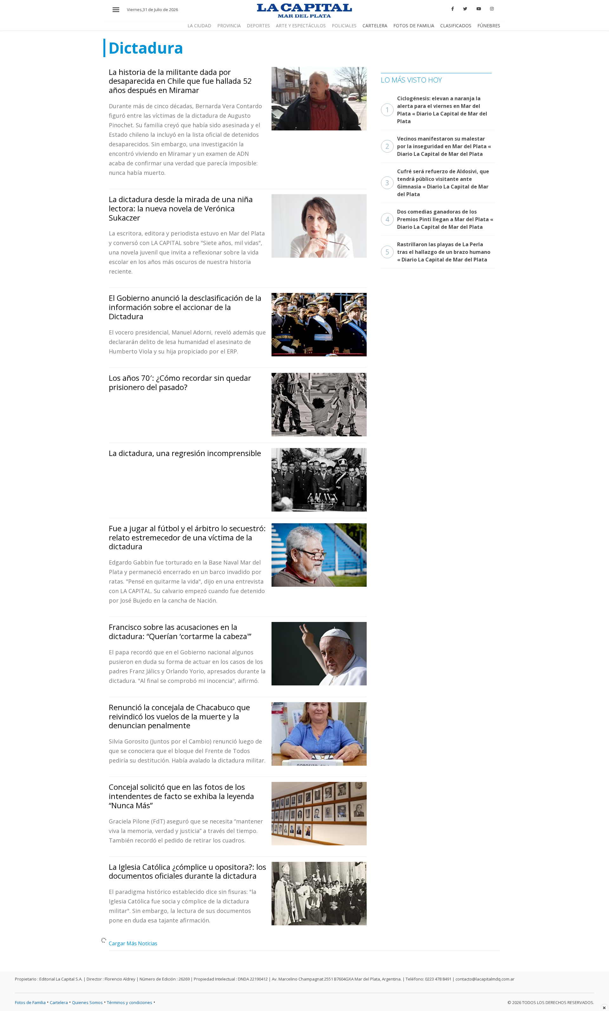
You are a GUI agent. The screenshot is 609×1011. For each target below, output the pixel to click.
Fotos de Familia (413, 26)
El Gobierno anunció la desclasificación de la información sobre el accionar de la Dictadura (185, 307)
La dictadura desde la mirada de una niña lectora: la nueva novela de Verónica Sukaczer (181, 208)
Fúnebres (488, 26)
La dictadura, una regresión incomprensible (185, 453)
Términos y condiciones (129, 1002)
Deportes (258, 26)
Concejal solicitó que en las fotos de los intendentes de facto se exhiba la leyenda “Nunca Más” (181, 796)
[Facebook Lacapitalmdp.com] (453, 9)
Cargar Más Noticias (133, 943)
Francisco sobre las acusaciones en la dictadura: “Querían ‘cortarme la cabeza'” (180, 631)
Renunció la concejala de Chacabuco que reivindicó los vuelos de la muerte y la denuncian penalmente (179, 716)
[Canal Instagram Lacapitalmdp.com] (491, 9)
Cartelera (375, 26)
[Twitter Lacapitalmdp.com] (465, 9)
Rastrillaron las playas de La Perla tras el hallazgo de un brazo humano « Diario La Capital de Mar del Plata (437, 252)
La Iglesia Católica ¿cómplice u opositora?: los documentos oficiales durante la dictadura (187, 871)
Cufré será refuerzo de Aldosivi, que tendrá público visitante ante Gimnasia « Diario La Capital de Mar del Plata (437, 183)
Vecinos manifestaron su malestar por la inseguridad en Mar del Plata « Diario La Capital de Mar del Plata (438, 146)
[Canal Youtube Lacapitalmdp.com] (478, 9)
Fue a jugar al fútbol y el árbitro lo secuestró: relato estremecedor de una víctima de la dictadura (187, 537)
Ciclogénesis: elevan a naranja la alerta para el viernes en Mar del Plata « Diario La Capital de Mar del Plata (436, 110)
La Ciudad (199, 26)
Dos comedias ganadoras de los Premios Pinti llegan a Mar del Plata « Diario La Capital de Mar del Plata (439, 219)
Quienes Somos (87, 1002)
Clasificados (455, 26)
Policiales (344, 26)
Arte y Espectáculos (301, 26)
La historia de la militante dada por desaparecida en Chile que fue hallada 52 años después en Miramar (180, 81)
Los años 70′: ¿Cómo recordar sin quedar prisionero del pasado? (180, 382)
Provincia (229, 26)
